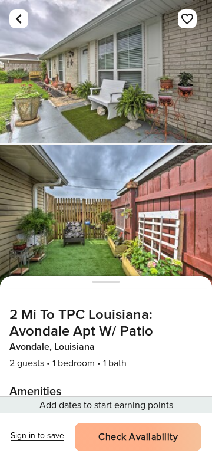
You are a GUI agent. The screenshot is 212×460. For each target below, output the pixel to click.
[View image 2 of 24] (106, 216)
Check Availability (138, 437)
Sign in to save (37, 436)
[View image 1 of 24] (106, 71)
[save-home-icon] (187, 18)
